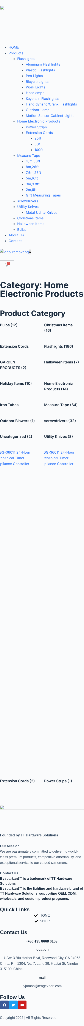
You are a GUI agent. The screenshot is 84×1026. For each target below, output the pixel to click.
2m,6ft (31, 189)
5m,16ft (32, 178)
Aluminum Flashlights (43, 64)
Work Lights (35, 87)
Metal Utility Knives (41, 212)
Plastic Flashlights (40, 70)
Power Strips (36, 127)
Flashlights (25, 59)
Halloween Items (30, 224)
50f (37, 144)
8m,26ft (32, 167)
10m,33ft (33, 161)
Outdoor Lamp (38, 110)
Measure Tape (28, 155)
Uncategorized (16, 436)
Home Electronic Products (38, 121)
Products (16, 53)
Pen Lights (34, 76)
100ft (38, 150)
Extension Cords (39, 132)
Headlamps (35, 93)
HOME (14, 47)
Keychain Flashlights (42, 98)
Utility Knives (28, 206)
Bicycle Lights (37, 81)
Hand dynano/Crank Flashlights (51, 104)
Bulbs (21, 229)
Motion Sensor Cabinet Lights (50, 115)
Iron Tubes (9, 405)
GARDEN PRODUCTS (13, 365)
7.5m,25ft (33, 172)
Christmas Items (30, 218)
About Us (16, 235)
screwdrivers (27, 201)
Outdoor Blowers (17, 421)
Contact (15, 241)
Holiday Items (16, 383)
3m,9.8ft (33, 184)
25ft (37, 138)
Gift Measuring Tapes (43, 195)
